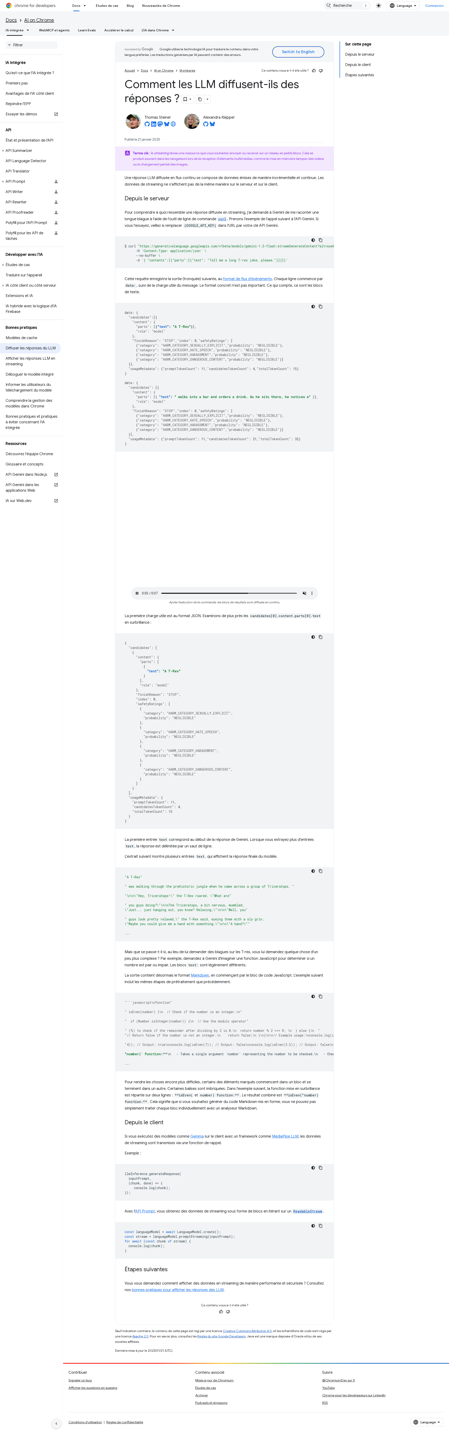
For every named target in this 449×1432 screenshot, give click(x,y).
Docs (76, 6)
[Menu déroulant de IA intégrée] (29, 30)
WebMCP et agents (54, 30)
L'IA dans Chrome (155, 30)
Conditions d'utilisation (85, 1422)
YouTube (328, 1388)
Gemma (197, 1136)
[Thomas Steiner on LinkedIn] (153, 125)
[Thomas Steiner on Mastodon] (160, 125)
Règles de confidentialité (124, 1422)
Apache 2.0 (140, 1336)
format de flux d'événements (247, 279)
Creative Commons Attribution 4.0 (247, 1331)
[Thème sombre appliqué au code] (313, 240)
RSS (325, 1403)
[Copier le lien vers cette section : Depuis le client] (168, 1123)
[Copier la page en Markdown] (200, 99)
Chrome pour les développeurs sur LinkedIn (354, 1395)
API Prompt (145, 1211)
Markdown (200, 975)
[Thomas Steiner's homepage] (173, 125)
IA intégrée (15, 30)
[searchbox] (31, 45)
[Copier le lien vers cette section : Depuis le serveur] (174, 199)
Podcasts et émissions (211, 1403)
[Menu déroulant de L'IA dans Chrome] (174, 30)
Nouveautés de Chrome (161, 6)
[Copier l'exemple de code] (320, 240)
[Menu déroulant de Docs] (86, 5)
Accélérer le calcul (118, 30)
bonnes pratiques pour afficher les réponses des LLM (178, 1290)
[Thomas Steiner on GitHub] (147, 125)
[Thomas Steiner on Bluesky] (166, 125)
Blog (130, 6)
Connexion (434, 6)
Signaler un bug (80, 1380)
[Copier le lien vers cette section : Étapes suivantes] (172, 1270)
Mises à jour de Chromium (214, 1380)
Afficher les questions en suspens (93, 1388)
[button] (30, 151)
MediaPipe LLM (285, 1136)
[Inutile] (320, 70)
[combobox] (347, 5)
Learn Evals (87, 30)
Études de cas (107, 6)
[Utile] (313, 70)
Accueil (130, 71)
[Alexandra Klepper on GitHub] (205, 125)
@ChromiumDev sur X (338, 1380)
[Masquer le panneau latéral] (56, 1423)
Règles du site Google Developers (221, 1336)
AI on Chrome (39, 20)
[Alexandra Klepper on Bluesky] (212, 125)
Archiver (201, 1395)
